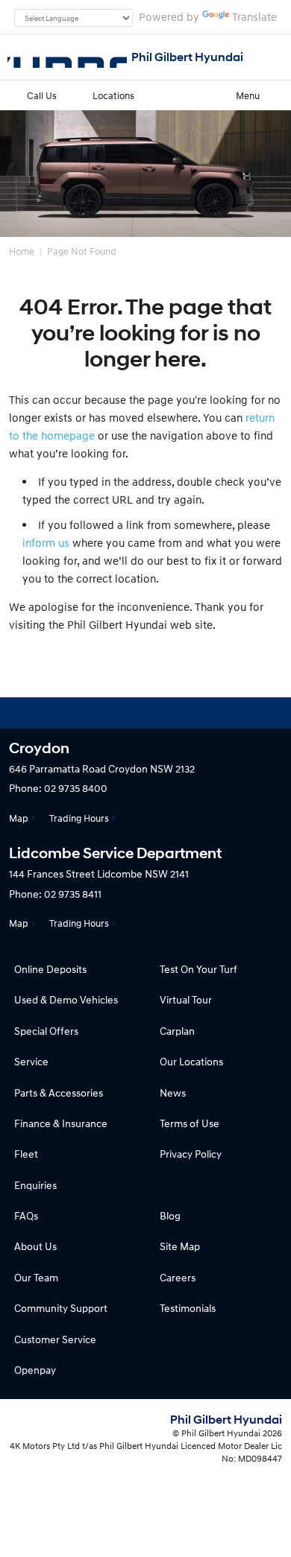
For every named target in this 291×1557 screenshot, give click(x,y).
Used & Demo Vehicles (66, 999)
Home (21, 251)
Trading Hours (79, 818)
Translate (254, 16)
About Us (35, 1246)
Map (18, 818)
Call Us (42, 95)
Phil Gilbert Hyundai (187, 57)
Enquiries (35, 1185)
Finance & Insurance (60, 1123)
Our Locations (191, 1061)
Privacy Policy (191, 1153)
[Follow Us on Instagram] (105, 713)
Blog (170, 1215)
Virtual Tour (186, 999)
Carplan (177, 1030)
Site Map (180, 1246)
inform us (45, 542)
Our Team (36, 1277)
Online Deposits (50, 969)
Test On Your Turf (198, 969)
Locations (113, 95)
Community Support (60, 1307)
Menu (248, 95)
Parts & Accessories (58, 1092)
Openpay (35, 1369)
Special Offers (46, 1030)
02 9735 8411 (72, 893)
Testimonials (188, 1307)
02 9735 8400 (75, 787)
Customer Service (55, 1339)
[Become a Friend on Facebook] (185, 713)
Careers (177, 1277)
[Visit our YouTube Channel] (145, 713)
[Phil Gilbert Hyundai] (67, 57)
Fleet (26, 1153)
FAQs (26, 1215)
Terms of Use (189, 1123)
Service (31, 1061)
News (173, 1092)
